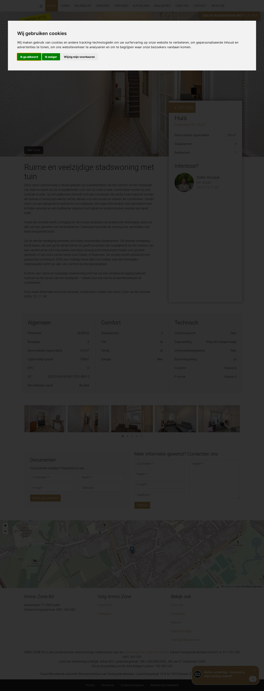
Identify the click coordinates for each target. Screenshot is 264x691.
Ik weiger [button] (51, 56)
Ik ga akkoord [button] (29, 56)
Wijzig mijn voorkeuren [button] (79, 56)
